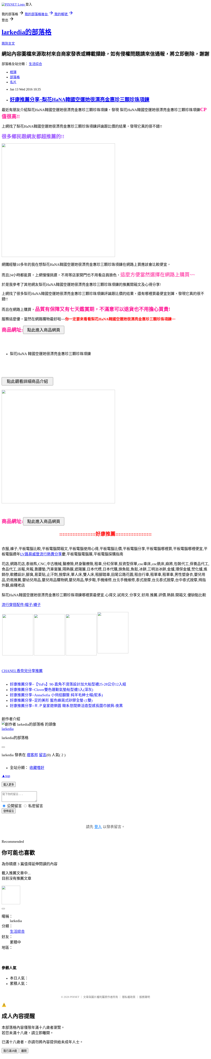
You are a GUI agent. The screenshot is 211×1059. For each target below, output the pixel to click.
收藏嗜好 (36, 768)
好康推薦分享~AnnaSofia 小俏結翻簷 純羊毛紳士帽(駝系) (56, 695)
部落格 (15, 77)
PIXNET (74, 996)
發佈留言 (8, 811)
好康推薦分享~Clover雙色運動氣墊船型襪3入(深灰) (51, 690)
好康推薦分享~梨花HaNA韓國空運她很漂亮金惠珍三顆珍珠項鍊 (79, 99)
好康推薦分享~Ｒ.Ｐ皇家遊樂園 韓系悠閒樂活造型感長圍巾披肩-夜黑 (66, 706)
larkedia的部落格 (27, 32)
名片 (13, 82)
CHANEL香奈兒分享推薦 (22, 671)
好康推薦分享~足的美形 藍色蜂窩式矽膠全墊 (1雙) (51, 700)
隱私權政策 (128, 996)
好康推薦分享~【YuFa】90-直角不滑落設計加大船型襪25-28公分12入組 (68, 684)
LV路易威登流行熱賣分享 (41, 554)
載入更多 (8, 784)
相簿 (13, 72)
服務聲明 (144, 996)
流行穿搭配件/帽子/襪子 (21, 605)
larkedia (8, 729)
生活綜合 (35, 64)
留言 (42, 755)
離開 (24, 1050)
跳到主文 (8, 43)
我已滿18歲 (10, 1050)
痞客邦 (32, 755)
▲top (6, 776)
